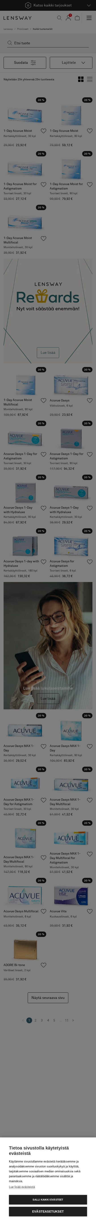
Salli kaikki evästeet (48, 1199)
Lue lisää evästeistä (22, 1187)
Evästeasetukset (48, 1211)
